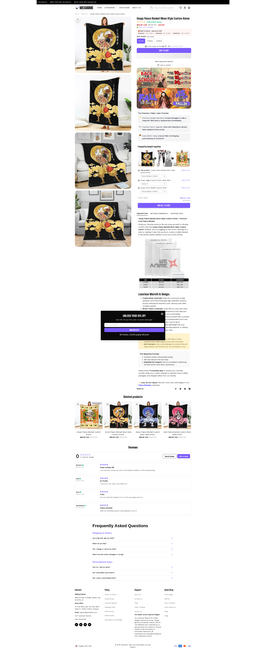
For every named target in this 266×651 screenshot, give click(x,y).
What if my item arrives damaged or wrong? (108, 554)
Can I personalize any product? (103, 572)
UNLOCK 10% (134, 330)
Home (77, 14)
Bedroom (84, 14)
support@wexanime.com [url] (88, 612)
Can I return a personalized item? (104, 578)
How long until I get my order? (103, 538)
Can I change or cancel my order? (104, 549)
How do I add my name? (101, 567)
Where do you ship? (99, 543)
